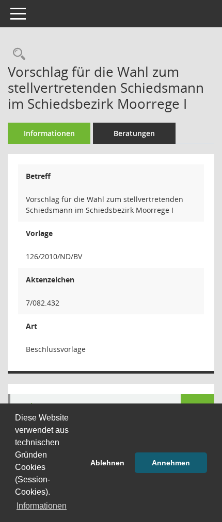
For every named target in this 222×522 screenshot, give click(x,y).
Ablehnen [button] (107, 463)
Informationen (49, 133)
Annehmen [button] (171, 463)
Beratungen (134, 133)
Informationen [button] (42, 505)
